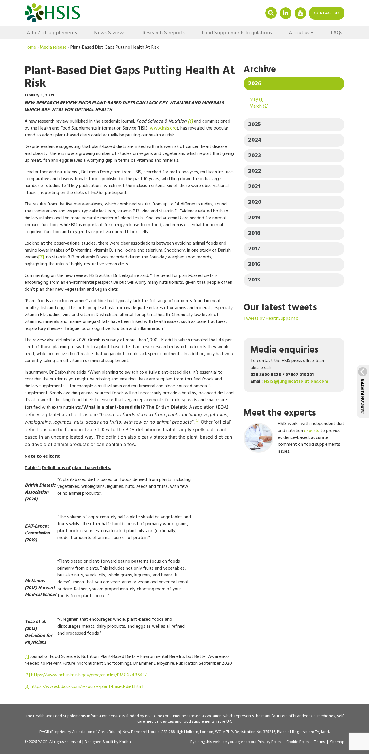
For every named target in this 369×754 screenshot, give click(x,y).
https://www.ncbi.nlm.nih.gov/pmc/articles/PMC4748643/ (88, 675)
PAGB (150, 715)
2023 (254, 155)
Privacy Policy (269, 741)
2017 (254, 249)
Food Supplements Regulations (237, 33)
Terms (319, 742)
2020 (254, 202)
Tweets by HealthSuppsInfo (271, 318)
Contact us (327, 13)
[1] (27, 656)
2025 (254, 124)
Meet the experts (280, 413)
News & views (109, 33)
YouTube (300, 13)
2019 (254, 217)
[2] (41, 257)
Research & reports (163, 33)
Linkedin (285, 13)
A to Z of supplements (52, 33)
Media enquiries (285, 350)
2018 (254, 233)
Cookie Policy (297, 742)
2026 (254, 83)
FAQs (336, 33)
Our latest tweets (280, 307)
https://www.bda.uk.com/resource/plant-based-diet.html (87, 686)
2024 (254, 140)
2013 (254, 280)
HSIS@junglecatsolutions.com (296, 381)
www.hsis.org (163, 128)
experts (311, 431)
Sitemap (337, 742)
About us (299, 33)
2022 (254, 171)
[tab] (294, 83)
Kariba (125, 741)
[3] (27, 686)
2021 (254, 186)
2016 (254, 264)
